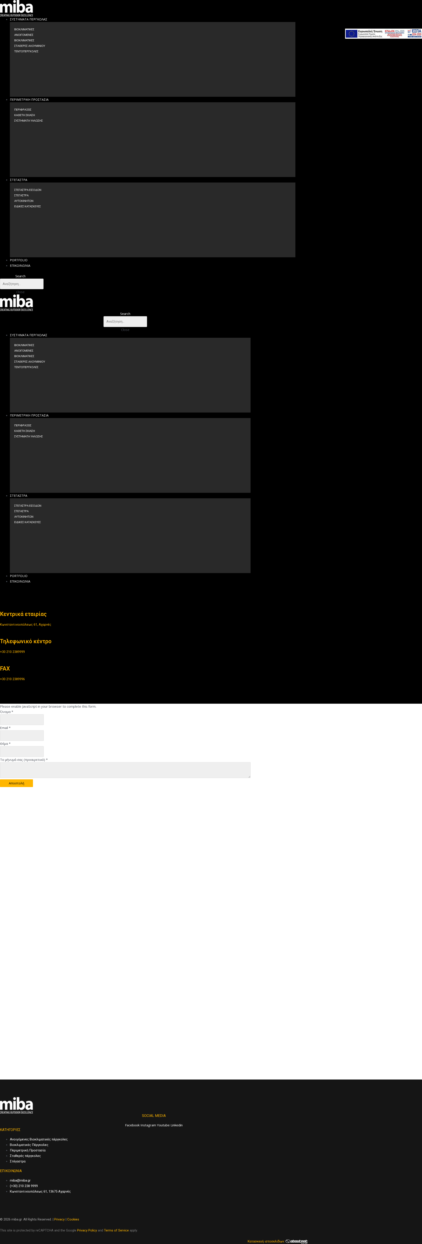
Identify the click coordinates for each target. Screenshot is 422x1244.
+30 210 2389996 (12, 679)
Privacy (59, 1219)
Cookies (73, 1219)
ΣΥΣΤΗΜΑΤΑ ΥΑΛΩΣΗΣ (28, 120)
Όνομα (6, 711)
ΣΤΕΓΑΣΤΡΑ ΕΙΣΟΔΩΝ (27, 190)
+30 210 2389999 (12, 652)
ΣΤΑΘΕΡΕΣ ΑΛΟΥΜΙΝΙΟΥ (29, 46)
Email (5, 727)
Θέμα (5, 743)
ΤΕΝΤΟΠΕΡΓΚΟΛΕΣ (26, 51)
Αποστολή (16, 783)
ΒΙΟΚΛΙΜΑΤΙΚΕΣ (24, 29)
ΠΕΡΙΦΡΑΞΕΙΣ (22, 109)
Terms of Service (116, 1230)
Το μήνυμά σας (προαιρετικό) (24, 759)
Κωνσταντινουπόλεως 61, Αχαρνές (25, 625)
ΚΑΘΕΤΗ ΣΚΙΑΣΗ (24, 115)
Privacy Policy (87, 1230)
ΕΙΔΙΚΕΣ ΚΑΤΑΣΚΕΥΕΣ (27, 206)
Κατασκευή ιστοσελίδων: (267, 1241)
